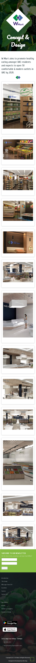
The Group (4, 581)
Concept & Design (6, 612)
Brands (3, 605)
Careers (3, 591)
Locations (4, 588)
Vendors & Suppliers (7, 609)
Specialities (4, 602)
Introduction (4, 578)
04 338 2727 (7, 642)
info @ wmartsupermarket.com (13, 645)
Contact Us (4, 594)
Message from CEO (6, 584)
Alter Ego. (25, 661)
